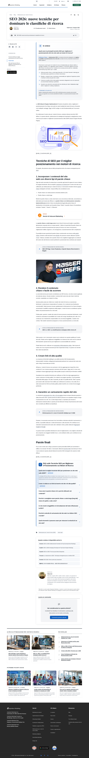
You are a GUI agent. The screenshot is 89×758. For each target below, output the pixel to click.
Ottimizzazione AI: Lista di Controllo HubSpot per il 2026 (58, 413)
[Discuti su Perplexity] (16, 47)
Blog (15, 14)
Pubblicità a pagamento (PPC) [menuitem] (38, 725)
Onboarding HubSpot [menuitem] (37, 719)
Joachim (23, 687)
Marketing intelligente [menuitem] (37, 733)
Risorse (63, 5)
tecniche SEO (67, 448)
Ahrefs (57, 235)
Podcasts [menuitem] (70, 715)
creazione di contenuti (62, 184)
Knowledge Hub (75, 755)
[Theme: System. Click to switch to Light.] (68, 1)
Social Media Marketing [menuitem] (37, 737)
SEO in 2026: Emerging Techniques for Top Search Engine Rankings (56, 547)
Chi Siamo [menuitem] (53, 708)
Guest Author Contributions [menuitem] (55, 722)
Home (11, 14)
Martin (22, 651)
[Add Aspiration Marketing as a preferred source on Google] (12, 72)
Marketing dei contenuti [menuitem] (37, 712)
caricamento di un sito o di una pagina (53, 395)
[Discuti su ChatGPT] (9, 47)
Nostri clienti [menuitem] (52, 715)
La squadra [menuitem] (52, 712)
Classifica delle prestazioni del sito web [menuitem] (75, 723)
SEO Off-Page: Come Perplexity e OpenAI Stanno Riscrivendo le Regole (60, 249)
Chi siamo (56, 5)
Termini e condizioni (61, 755)
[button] (15, 35)
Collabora (49, 5)
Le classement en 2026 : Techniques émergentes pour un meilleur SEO (56, 555)
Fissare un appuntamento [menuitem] (55, 729)
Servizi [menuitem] (34, 708)
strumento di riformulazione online (63, 345)
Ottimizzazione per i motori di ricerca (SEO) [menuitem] (38, 730)
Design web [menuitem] (35, 740)
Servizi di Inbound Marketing (53, 216)
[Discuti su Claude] (13, 47)
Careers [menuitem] (52, 719)
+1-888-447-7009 (76, 1)
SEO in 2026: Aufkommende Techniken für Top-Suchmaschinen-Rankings (57, 543)
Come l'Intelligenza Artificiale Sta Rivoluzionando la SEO (69, 655)
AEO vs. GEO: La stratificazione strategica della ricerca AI (59, 330)
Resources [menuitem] (71, 708)
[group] (45, 35)
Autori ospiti (60, 532)
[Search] (36, 1)
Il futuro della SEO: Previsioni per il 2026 (71, 650)
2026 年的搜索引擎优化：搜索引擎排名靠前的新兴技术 (53, 563)
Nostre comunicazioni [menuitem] (54, 725)
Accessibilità (68, 755)
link (52, 371)
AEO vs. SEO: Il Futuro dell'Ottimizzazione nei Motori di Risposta (71, 647)
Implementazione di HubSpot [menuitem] (38, 715)
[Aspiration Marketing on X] (48, 755)
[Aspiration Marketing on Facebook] (44, 755)
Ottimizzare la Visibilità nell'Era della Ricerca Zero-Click (70, 642)
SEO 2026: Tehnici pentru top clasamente (50, 559)
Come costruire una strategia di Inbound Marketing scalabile (71, 659)
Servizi (35, 5)
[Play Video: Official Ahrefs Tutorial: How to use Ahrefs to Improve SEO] (59, 272)
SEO (37, 170)
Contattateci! (77, 4)
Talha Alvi (16, 29)
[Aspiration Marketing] (14, 5)
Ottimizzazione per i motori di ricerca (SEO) (47, 532)
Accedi (55, 1)
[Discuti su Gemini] (19, 47)
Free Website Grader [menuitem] (73, 719)
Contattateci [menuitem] (52, 732)
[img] (73, 35)
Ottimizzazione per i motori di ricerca (25, 14)
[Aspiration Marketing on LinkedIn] (41, 755)
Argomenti (41, 5)
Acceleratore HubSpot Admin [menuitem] (38, 722)
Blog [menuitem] (69, 712)
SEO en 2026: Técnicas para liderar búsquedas (51, 551)
